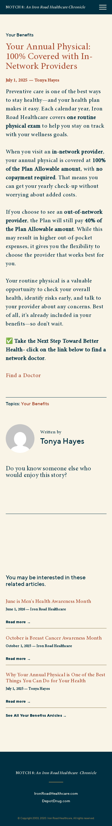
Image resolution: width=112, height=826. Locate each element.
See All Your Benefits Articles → (36, 715)
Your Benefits (20, 35)
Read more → (18, 622)
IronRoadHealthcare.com (56, 793)
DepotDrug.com (56, 800)
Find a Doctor (23, 376)
